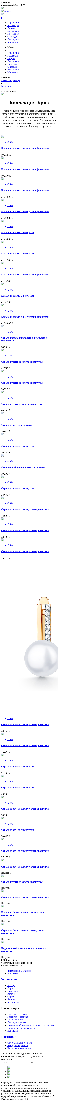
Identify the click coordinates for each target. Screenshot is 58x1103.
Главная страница (10, 80)
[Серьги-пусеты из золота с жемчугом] (2, 876)
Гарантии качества (17, 1019)
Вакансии (12, 1030)
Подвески (12, 991)
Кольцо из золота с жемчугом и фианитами (25, 148)
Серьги (11, 988)
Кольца (11, 985)
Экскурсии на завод (17, 1022)
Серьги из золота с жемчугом (17, 446)
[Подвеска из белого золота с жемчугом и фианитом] (2, 942)
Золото (11, 993)
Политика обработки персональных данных (30, 1025)
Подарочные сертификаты (21, 1028)
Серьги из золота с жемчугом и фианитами (25, 509)
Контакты (12, 973)
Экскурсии (13, 39)
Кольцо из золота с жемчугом (17, 232)
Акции (11, 28)
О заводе (12, 36)
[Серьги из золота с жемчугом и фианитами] (2, 860)
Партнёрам (13, 33)
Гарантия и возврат (17, 1016)
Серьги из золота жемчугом (16, 425)
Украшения (13, 22)
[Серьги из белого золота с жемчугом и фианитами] (2, 924)
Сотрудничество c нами (19, 1042)
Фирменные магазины (19, 970)
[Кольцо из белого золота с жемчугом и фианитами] (2, 906)
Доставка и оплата (17, 1014)
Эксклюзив (13, 31)
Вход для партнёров (17, 1045)
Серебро (11, 996)
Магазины (12, 42)
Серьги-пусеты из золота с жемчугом (22, 361)
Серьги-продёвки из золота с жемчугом (23, 467)
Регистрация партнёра (19, 1048)
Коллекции (13, 25)
